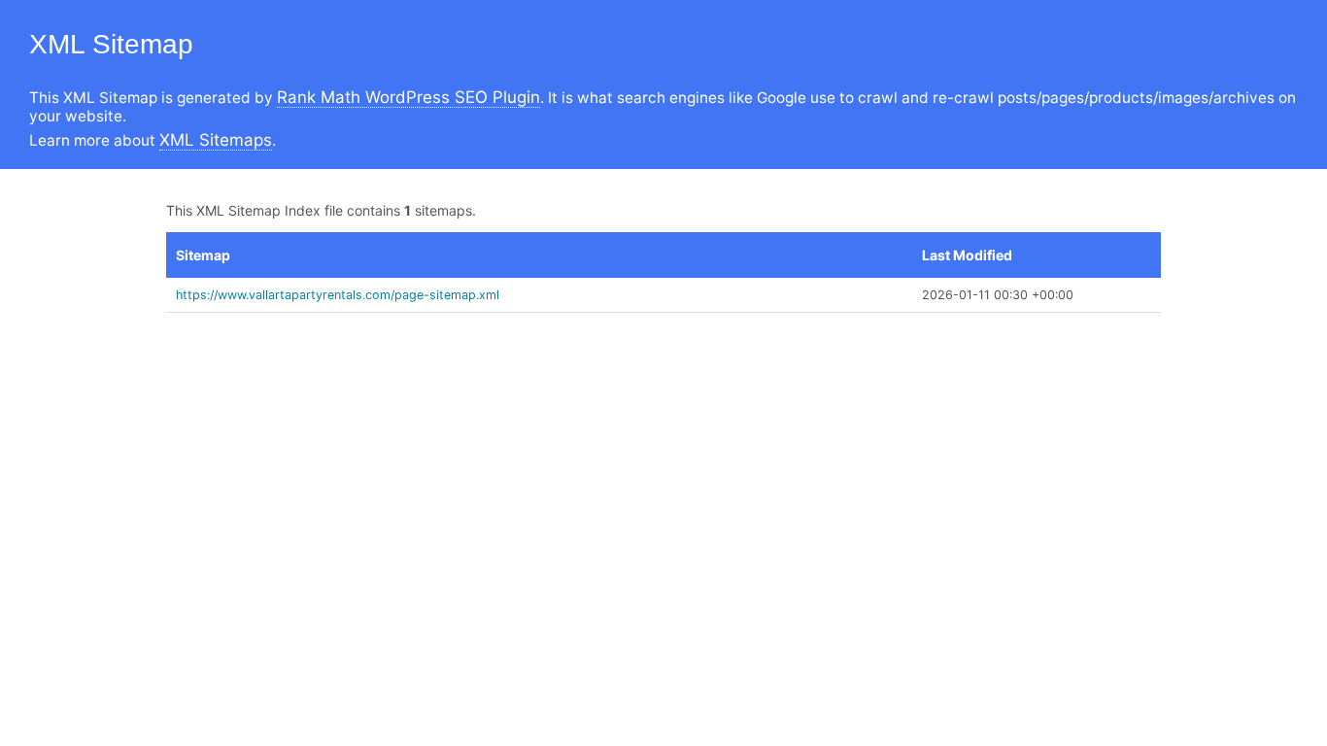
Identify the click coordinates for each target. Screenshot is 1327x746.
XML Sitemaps (215, 140)
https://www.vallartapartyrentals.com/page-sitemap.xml (337, 295)
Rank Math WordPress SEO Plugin (408, 97)
